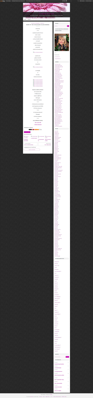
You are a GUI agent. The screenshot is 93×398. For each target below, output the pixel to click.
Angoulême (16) (56, 133)
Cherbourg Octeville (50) (57, 171)
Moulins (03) (56, 214)
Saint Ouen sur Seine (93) (58, 238)
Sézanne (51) (56, 243)
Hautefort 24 (56, 304)
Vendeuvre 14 (56, 275)
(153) (57, 70)
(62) (57, 89)
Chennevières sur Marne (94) (58, 170)
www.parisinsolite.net (57, 58)
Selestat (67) (56, 242)
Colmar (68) (56, 175)
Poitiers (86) (56, 225)
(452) (57, 64)
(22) (58, 117)
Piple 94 (55, 290)
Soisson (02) (56, 244)
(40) (57, 99)
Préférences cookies (64, 396)
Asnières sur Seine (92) (57, 137)
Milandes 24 (56, 263)
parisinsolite (31, 396)
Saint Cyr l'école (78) (57, 229)
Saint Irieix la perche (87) (58, 234)
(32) (57, 104)
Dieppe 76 (55, 310)
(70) (59, 80)
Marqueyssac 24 (56, 261)
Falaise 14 (55, 341)
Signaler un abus (48, 396)
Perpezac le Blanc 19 (57, 314)
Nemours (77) (56, 218)
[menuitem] (25, 19)
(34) (58, 103)
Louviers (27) (56, 205)
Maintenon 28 (56, 269)
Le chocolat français (57, 367)
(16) (58, 121)
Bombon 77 (56, 300)
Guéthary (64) (56, 190)
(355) (58, 65)
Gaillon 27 (55, 306)
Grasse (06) (56, 189)
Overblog (51, 394)
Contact (29, 19)
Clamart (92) (56, 172)
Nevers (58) (56, 219)
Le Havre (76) (56, 200)
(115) (57, 73)
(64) (58, 88)
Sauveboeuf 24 (56, 277)
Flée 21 (55, 327)
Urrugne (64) (56, 252)
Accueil (25, 19)
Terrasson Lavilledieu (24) (58, 248)
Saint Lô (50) (56, 237)
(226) (58, 66)
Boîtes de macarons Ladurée (59, 375)
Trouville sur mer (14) (57, 249)
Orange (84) (56, 223)
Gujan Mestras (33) (57, 191)
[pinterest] (66, 1)
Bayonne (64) (56, 146)
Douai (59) (55, 180)
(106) (57, 74)
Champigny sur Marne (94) (58, 166)
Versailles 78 (56, 339)
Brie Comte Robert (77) (57, 157)
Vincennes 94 (56, 323)
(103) (58, 75)
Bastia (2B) (56, 143)
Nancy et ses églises (57, 390)
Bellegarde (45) (56, 148)
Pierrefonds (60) (56, 224)
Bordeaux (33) (56, 156)
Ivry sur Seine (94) (57, 194)
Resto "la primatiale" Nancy (59, 379)
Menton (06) (56, 210)
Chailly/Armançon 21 (57, 347)
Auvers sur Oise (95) (57, 141)
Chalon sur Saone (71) (57, 162)
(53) (58, 93)
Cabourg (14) (56, 160)
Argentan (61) (56, 136)
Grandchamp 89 (56, 331)
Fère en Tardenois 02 (57, 296)
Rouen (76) (56, 228)
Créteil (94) (56, 177)
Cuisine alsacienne (38, 124)
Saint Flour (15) (56, 233)
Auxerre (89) (56, 142)
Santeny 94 (56, 333)
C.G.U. (51, 396)
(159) (58, 69)
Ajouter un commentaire (32, 149)
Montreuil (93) (56, 213)
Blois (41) (55, 153)
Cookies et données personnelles (57, 396)
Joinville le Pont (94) (57, 195)
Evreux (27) (56, 184)
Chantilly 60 (56, 279)
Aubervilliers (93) (56, 138)
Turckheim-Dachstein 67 (57, 337)
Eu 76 (55, 308)
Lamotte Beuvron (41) (57, 196)
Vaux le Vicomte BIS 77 (57, 271)
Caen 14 (55, 343)
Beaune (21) (56, 147)
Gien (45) (55, 186)
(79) (57, 79)
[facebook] (63, 1)
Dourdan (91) (56, 181)
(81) (58, 78)
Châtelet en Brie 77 (57, 298)
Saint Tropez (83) (56, 239)
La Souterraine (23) (57, 199)
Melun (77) (56, 209)
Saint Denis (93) (56, 230)
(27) (56, 113)
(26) (57, 114)
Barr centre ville (38, 122)
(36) (57, 102)
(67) (57, 84)
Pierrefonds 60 (56, 294)
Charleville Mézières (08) (57, 167)
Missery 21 (55, 325)
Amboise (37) (56, 132)
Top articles (40, 396)
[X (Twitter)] (64, 1)
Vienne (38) (56, 254)
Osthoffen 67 (56, 335)
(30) (58, 109)
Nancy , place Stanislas (58, 383)
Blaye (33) (55, 152)
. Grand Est (42, 23)
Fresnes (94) (56, 185)
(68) (57, 83)
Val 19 (55, 273)
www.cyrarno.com (57, 56)
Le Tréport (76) (56, 201)
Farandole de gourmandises (59, 364)
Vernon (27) (56, 253)
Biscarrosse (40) (56, 151)
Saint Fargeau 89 (56, 329)
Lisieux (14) (56, 204)
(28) (58, 112)
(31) (57, 107)
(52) (58, 94)
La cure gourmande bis (58, 371)
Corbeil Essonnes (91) (57, 176)
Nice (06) (55, 220)
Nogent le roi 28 (56, 265)
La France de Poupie (46, 14)
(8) (58, 126)
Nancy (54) (56, 215)
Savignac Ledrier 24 (57, 302)
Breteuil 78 (56, 292)
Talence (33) (56, 247)
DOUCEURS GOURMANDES (35, 23)
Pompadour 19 (56, 312)
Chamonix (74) (56, 165)
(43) (56, 97)
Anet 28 (55, 267)
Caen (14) (55, 161)
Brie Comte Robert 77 (57, 345)
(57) (57, 90)
